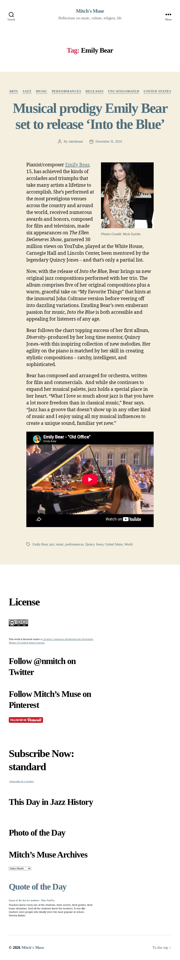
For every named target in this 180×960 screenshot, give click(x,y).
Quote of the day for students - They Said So (31, 900)
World (128, 544)
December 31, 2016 (108, 141)
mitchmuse (76, 141)
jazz (26, 91)
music (41, 91)
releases (95, 91)
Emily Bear (77, 165)
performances (66, 91)
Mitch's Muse (90, 11)
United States (157, 91)
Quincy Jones (94, 544)
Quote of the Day (37, 887)
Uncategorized (123, 91)
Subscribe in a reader (21, 781)
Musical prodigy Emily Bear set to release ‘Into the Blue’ (90, 116)
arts (13, 91)
